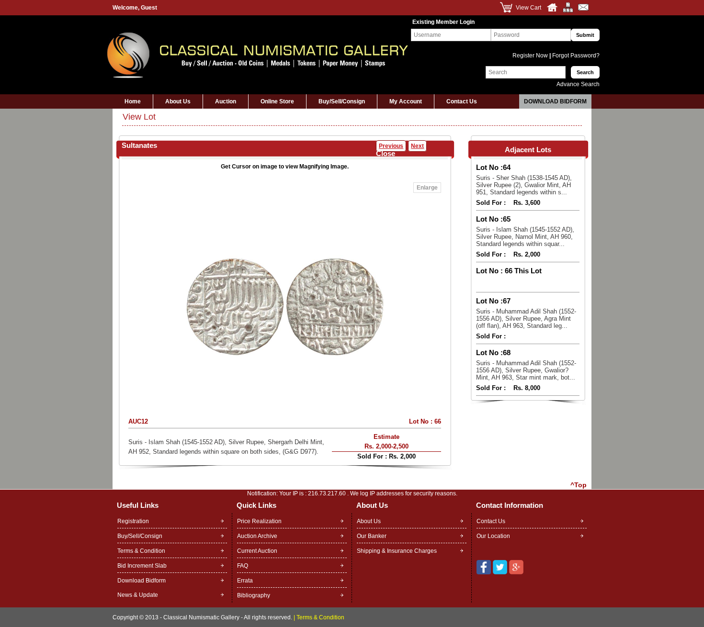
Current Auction (257, 551)
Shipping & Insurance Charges (397, 551)
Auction (225, 101)
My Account (405, 101)
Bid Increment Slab (142, 565)
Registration (133, 521)
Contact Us (461, 101)
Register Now (530, 55)
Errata (245, 580)
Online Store (277, 101)
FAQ (242, 565)
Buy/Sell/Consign (341, 101)
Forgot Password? (575, 55)
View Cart (528, 7)
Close (385, 153)
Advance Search (578, 84)
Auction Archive (257, 536)
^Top (578, 485)
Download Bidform (555, 101)
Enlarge (427, 187)
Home (133, 101)
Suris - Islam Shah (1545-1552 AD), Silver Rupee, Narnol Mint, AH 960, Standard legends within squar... (525, 236)
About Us (178, 101)
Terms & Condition (141, 551)
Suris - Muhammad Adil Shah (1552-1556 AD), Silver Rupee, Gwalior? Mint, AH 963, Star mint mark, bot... (526, 370)
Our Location (493, 536)
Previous (391, 146)
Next (417, 146)
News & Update (137, 595)
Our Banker (371, 536)
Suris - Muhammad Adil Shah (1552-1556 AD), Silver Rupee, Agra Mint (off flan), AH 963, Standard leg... (526, 318)
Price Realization (259, 521)
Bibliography (253, 595)
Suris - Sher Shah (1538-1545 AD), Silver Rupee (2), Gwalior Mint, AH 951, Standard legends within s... (524, 185)
